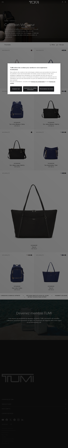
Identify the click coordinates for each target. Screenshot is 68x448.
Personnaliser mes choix (46, 88)
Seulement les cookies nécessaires (30, 89)
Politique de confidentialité (38, 81)
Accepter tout (16, 88)
